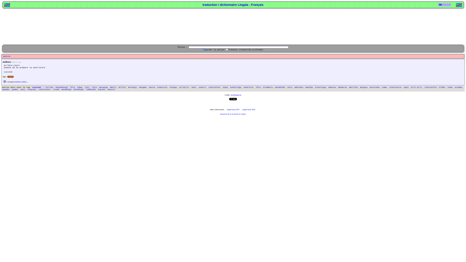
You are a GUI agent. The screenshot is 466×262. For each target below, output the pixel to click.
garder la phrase (215, 50)
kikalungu (320, 87)
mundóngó (78, 90)
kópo (225, 87)
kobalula (162, 87)
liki (87, 87)
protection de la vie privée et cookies (233, 114)
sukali (202, 87)
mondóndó (280, 87)
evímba (458, 87)
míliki (122, 87)
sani (22, 90)
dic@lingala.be (236, 95)
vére (289, 87)
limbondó (91, 90)
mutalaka (374, 87)
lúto (258, 87)
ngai (406, 87)
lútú (94, 87)
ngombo (5, 90)
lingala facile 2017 (233, 110)
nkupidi (32, 90)
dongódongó (61, 87)
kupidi (101, 90)
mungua (363, 87)
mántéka (299, 87)
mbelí (113, 87)
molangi (132, 87)
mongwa (142, 87)
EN (444, 5)
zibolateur (214, 87)
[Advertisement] (233, 27)
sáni (193, 87)
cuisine (10, 77)
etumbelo (268, 87)
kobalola (248, 87)
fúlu (72, 87)
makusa (7, 61)
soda (449, 87)
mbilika (353, 87)
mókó (23, 82)
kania (152, 87)
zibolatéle (430, 87)
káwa (79, 87)
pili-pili (416, 87)
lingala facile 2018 (248, 110)
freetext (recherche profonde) (245, 50)
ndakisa (18, 82)
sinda (56, 90)
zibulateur (44, 90)
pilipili (184, 87)
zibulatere (395, 87)
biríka (49, 87)
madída (309, 87)
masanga (103, 87)
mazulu (111, 90)
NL (448, 5)
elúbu (442, 87)
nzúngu (173, 87)
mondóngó (66, 90)
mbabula (342, 87)
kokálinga (235, 87)
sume (384, 87)
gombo (15, 90)
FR (440, 5)
